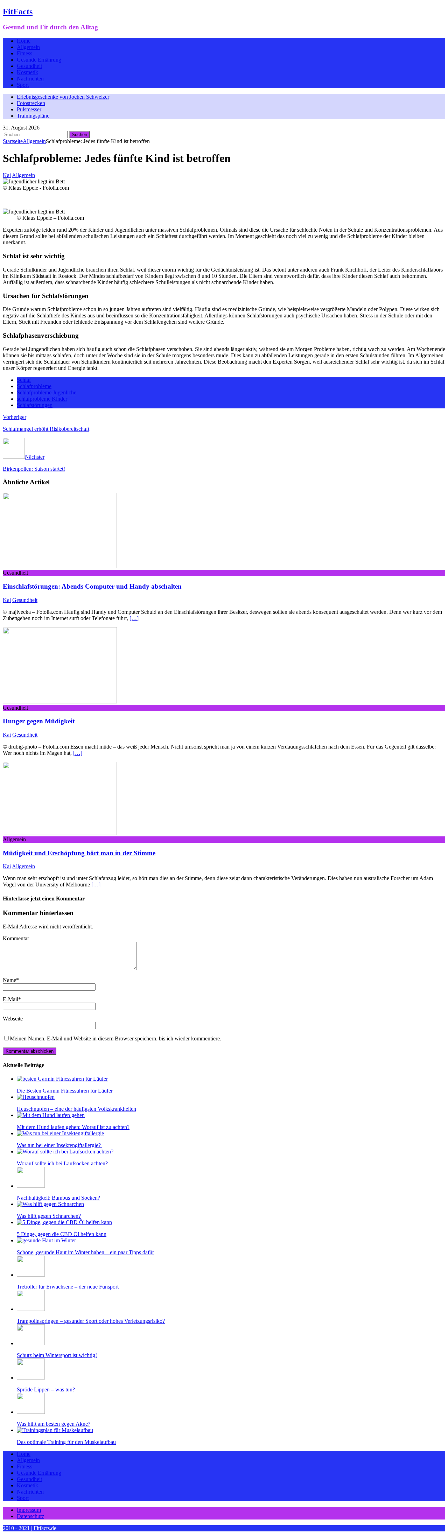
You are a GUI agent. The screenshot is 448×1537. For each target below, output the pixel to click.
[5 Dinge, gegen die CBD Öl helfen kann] (64, 1222)
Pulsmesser (29, 109)
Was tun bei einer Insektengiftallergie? (59, 1145)
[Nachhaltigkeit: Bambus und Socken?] (31, 1186)
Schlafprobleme (34, 386)
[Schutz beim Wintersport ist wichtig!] (31, 1343)
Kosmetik (27, 72)
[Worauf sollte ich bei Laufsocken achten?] (65, 1151)
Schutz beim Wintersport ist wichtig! (57, 1355)
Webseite (13, 1019)
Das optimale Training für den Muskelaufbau (66, 1442)
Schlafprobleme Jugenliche (46, 392)
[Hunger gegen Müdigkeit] (60, 701)
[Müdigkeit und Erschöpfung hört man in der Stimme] (60, 833)
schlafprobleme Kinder (42, 399)
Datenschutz (30, 1516)
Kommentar (16, 938)
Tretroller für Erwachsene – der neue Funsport (68, 1287)
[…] (134, 618)
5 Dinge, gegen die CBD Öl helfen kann (61, 1234)
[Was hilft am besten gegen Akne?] (31, 1412)
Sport (23, 85)
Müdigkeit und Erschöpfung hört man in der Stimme (79, 853)
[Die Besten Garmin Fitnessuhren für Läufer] (62, 1079)
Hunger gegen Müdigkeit (39, 721)
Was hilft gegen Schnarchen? (49, 1216)
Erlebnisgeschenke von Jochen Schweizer (63, 97)
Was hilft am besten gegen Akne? (53, 1424)
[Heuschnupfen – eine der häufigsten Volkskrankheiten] (36, 1097)
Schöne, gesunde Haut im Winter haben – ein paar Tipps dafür (85, 1252)
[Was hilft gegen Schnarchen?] (50, 1204)
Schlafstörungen (34, 405)
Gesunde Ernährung (39, 60)
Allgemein (28, 47)
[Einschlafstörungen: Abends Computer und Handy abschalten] (60, 566)
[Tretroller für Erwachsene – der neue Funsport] (31, 1275)
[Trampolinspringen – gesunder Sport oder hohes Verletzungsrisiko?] (31, 1309)
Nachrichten (30, 79)
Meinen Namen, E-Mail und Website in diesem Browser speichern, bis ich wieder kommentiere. (115, 1038)
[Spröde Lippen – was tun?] (31, 1378)
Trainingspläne (33, 116)
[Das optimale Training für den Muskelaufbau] (55, 1430)
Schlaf (24, 380)
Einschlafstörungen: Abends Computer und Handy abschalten (92, 586)
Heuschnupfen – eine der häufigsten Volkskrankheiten (76, 1109)
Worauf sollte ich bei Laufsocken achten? (62, 1163)
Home (23, 41)
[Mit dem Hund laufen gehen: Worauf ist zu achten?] (51, 1115)
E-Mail (10, 999)
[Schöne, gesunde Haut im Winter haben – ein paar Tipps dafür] (46, 1240)
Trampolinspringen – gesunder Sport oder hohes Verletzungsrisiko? (91, 1321)
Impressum (29, 1510)
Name (9, 980)
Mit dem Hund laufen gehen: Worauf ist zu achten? (73, 1127)
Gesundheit (29, 66)
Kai (7, 175)
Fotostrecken (31, 103)
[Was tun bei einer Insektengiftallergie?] (60, 1133)
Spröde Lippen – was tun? (46, 1389)
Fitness (24, 53)
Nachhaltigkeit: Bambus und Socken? (58, 1198)
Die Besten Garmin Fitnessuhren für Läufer (65, 1091)
